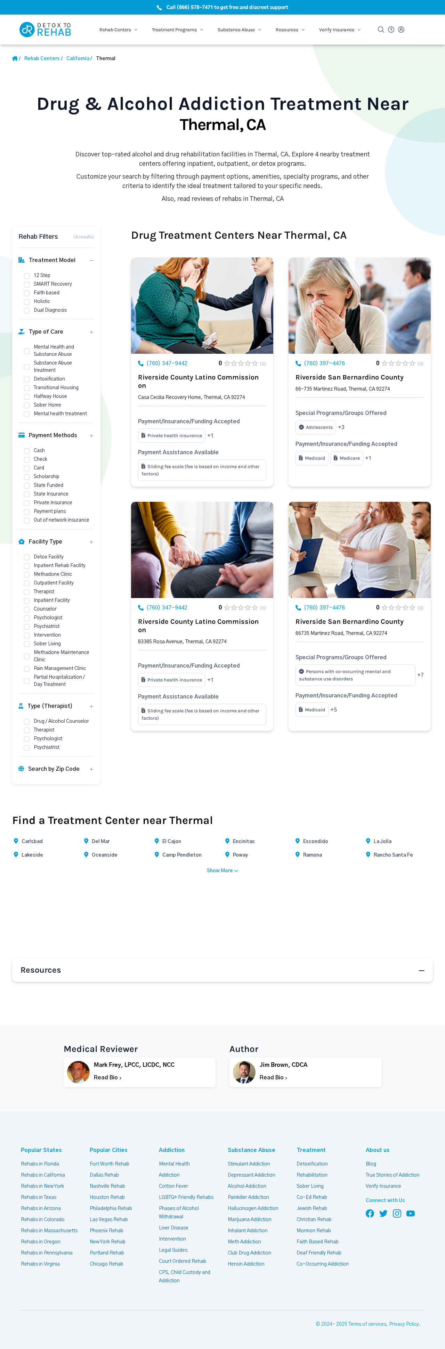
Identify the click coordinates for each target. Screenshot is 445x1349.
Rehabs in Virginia (40, 1264)
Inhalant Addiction (248, 1230)
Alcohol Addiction (247, 1186)
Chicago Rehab (106, 1264)
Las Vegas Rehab (109, 1219)
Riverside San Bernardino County (350, 377)
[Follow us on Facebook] (370, 1213)
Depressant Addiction (251, 1175)
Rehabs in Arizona (41, 1208)
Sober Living (310, 1186)
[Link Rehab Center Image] (202, 305)
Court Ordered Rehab (182, 1261)
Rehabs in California (43, 1175)
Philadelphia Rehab (111, 1208)
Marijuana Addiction (250, 1219)
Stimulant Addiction (249, 1164)
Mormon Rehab (314, 1230)
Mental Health (174, 1164)
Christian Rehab (314, 1219)
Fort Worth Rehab (109, 1164)
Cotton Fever (173, 1186)
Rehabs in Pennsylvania (47, 1253)
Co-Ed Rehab (312, 1197)
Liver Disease (173, 1228)
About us (378, 1150)
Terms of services (367, 1324)
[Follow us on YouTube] (410, 1213)
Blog (371, 1164)
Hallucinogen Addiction (253, 1208)
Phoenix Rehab (106, 1230)
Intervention (172, 1239)
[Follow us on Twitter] (383, 1213)
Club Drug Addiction (249, 1253)
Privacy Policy (404, 1324)
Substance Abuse (251, 1150)
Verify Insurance (383, 1186)
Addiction (172, 1150)
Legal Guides (173, 1250)
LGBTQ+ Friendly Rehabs (186, 1197)
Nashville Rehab (107, 1186)
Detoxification (312, 1164)
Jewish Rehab (312, 1208)
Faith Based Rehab (318, 1242)
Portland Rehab (107, 1253)
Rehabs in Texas (38, 1197)
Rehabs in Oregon (40, 1242)
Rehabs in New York (42, 1186)
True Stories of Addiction (393, 1175)
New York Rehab (108, 1242)
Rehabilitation (312, 1175)
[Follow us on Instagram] (397, 1213)
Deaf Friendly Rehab (319, 1253)
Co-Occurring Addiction (323, 1264)
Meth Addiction (244, 1242)
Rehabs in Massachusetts (49, 1230)
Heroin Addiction (246, 1264)
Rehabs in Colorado (43, 1219)
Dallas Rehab (104, 1175)
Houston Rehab (107, 1197)
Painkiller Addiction (248, 1197)
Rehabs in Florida (40, 1164)
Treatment (311, 1150)
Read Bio (106, 1077)
